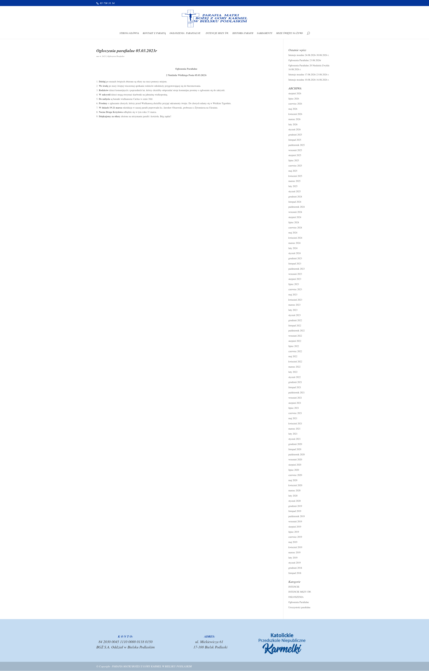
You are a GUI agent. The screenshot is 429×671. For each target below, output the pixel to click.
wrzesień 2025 (295, 150)
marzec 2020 (294, 490)
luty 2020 (292, 495)
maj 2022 (292, 356)
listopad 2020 (294, 449)
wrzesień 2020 (295, 459)
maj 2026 (292, 108)
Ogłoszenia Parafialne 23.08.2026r (304, 60)
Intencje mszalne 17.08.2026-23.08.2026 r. (308, 74)
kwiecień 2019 (295, 547)
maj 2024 (292, 232)
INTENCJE (293, 586)
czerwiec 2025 (295, 165)
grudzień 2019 (295, 506)
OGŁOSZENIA (295, 596)
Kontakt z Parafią (154, 33)
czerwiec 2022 (295, 351)
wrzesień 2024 (295, 212)
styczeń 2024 (294, 253)
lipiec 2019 (293, 531)
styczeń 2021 (294, 438)
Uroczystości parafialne (299, 607)
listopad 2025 (294, 139)
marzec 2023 (294, 304)
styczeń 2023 (294, 315)
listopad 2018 (294, 573)
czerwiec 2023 (295, 289)
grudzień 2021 (295, 382)
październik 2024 (296, 206)
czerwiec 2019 (295, 536)
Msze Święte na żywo (289, 33)
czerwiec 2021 (295, 413)
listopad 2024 (294, 201)
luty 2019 (292, 557)
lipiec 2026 (293, 98)
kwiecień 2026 (295, 114)
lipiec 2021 (293, 407)
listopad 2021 (294, 387)
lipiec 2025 (293, 160)
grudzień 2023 (295, 258)
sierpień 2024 (294, 217)
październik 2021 (296, 392)
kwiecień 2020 (295, 485)
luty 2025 (292, 186)
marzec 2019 (294, 552)
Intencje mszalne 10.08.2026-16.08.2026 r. (308, 79)
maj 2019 (292, 542)
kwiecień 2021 (295, 423)
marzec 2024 (294, 242)
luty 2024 (292, 248)
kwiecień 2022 (295, 361)
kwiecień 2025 (295, 176)
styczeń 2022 (294, 377)
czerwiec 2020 (295, 475)
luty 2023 (292, 309)
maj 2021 (292, 418)
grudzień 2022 (295, 320)
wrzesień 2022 (295, 335)
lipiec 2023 (293, 284)
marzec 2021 (294, 428)
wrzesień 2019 (295, 521)
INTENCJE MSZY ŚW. (217, 33)
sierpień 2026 (294, 93)
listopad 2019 (294, 511)
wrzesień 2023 (295, 273)
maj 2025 (292, 170)
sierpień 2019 (294, 526)
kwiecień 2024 (295, 237)
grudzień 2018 (295, 567)
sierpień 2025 (294, 155)
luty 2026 (292, 124)
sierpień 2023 (294, 278)
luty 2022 (292, 371)
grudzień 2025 (295, 134)
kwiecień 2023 (295, 299)
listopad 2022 (294, 325)
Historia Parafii (242, 33)
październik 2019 (296, 516)
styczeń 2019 (294, 562)
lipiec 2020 (293, 469)
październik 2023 (296, 268)
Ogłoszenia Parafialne (186, 33)
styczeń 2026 (294, 129)
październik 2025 (296, 145)
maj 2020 (292, 480)
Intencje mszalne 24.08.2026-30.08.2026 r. (308, 55)
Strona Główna (129, 33)
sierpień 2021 (294, 402)
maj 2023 (292, 294)
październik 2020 (296, 454)
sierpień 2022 (294, 340)
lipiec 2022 (293, 346)
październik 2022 (296, 330)
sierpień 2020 (294, 464)
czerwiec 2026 (295, 103)
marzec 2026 (294, 119)
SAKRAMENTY (264, 33)
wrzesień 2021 (295, 397)
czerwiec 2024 (295, 227)
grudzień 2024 (295, 196)
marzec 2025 (294, 181)
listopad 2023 (294, 263)
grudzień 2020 (295, 444)
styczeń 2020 (294, 500)
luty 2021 (292, 433)
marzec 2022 (294, 366)
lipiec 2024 (293, 222)
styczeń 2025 (294, 191)
